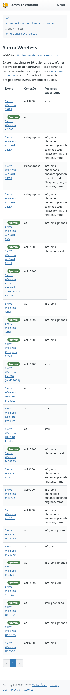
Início (8, 18)
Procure (15, 689)
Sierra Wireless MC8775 (10, 457)
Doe (5, 689)
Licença (54, 685)
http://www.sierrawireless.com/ (36, 55)
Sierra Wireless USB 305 (10, 631)
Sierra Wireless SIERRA (10, 591)
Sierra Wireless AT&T (10, 308)
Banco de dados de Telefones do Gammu (30, 23)
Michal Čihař (39, 685)
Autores (28, 689)
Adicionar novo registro (23, 33)
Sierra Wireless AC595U (10, 125)
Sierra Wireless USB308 (10, 647)
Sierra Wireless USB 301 (10, 611)
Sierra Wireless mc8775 (10, 473)
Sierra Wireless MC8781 (10, 570)
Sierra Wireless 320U (10, 105)
